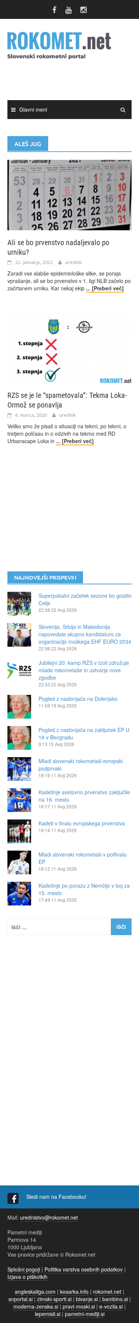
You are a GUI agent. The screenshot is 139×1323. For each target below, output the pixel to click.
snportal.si (21, 1299)
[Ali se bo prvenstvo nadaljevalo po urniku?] (69, 194)
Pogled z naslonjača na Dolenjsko (78, 698)
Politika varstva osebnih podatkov (83, 1269)
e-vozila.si (111, 1306)
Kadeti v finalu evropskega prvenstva (82, 823)
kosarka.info (74, 1291)
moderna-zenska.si (35, 1306)
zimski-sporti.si (54, 1299)
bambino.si (115, 1299)
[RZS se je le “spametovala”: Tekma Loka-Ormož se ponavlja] (69, 347)
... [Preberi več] (105, 288)
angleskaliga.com (35, 1291)
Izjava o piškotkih (27, 1276)
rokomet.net (107, 1291)
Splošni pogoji (23, 1269)
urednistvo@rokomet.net (49, 1217)
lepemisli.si (47, 1313)
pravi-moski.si (79, 1306)
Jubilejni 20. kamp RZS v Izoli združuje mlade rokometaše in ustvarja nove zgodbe (84, 670)
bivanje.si (87, 1299)
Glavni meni (33, 109)
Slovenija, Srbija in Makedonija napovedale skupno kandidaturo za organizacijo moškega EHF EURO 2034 (85, 634)
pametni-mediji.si (85, 1313)
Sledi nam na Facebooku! (57, 1196)
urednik (73, 262)
